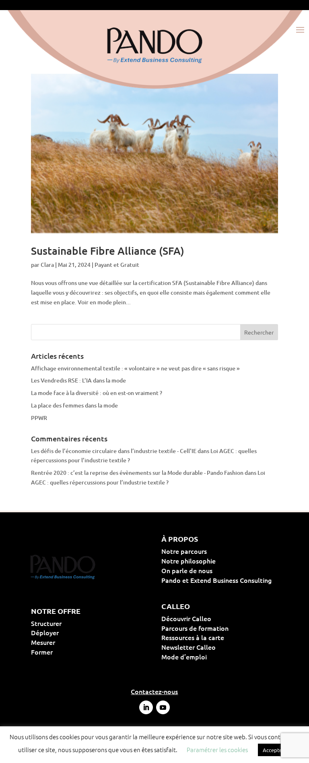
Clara (47, 264)
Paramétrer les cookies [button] (217, 749)
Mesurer (69, 642)
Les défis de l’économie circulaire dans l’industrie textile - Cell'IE (113, 451)
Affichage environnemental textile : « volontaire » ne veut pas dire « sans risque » (135, 368)
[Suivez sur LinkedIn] (146, 707)
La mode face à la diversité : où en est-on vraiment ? (96, 393)
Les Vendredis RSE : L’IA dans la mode (78, 380)
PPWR (39, 418)
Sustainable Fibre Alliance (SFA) (107, 250)
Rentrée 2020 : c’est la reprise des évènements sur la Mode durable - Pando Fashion (137, 472)
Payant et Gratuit (117, 264)
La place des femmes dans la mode (74, 405)
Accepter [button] (273, 749)
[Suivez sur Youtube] (163, 707)
